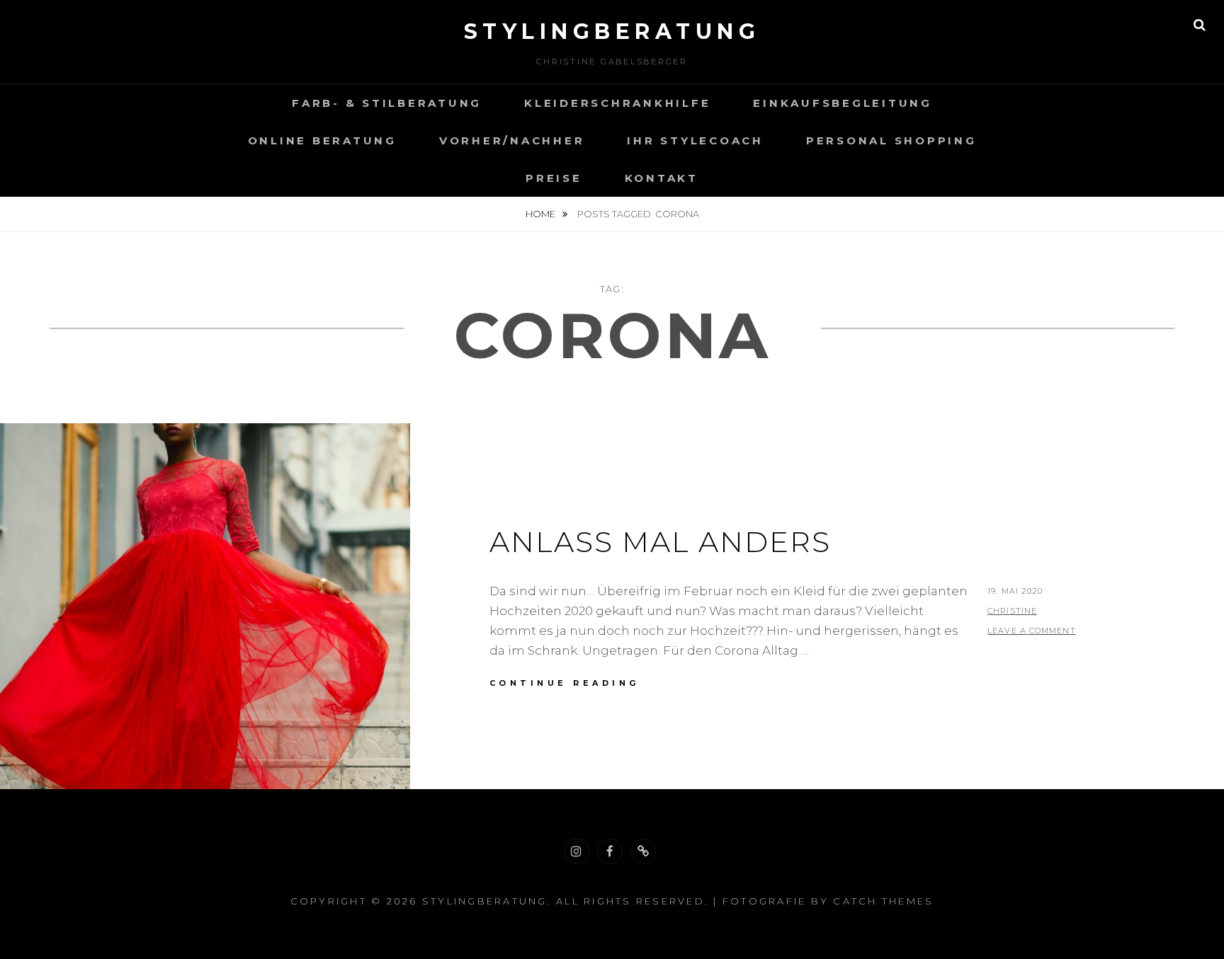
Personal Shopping (891, 140)
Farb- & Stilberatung (387, 103)
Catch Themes (883, 901)
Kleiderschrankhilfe (617, 103)
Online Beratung (322, 140)
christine (1012, 611)
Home (541, 213)
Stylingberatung (612, 31)
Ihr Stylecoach (695, 140)
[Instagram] (576, 851)
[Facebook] (610, 851)
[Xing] (643, 851)
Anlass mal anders (660, 541)
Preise (554, 178)
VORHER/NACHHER (512, 140)
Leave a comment (1031, 631)
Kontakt (661, 178)
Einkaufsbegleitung (842, 103)
